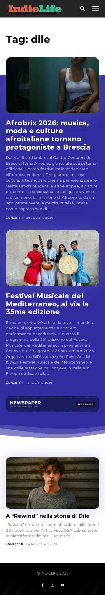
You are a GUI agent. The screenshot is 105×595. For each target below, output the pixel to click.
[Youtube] (62, 585)
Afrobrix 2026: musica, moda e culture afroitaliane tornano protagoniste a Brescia (49, 135)
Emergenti (14, 543)
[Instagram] (52, 585)
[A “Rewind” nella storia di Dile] (52, 483)
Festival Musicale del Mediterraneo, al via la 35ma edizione (47, 304)
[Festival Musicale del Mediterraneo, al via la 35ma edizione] (52, 258)
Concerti (14, 218)
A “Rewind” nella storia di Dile (48, 516)
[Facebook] (42, 585)
